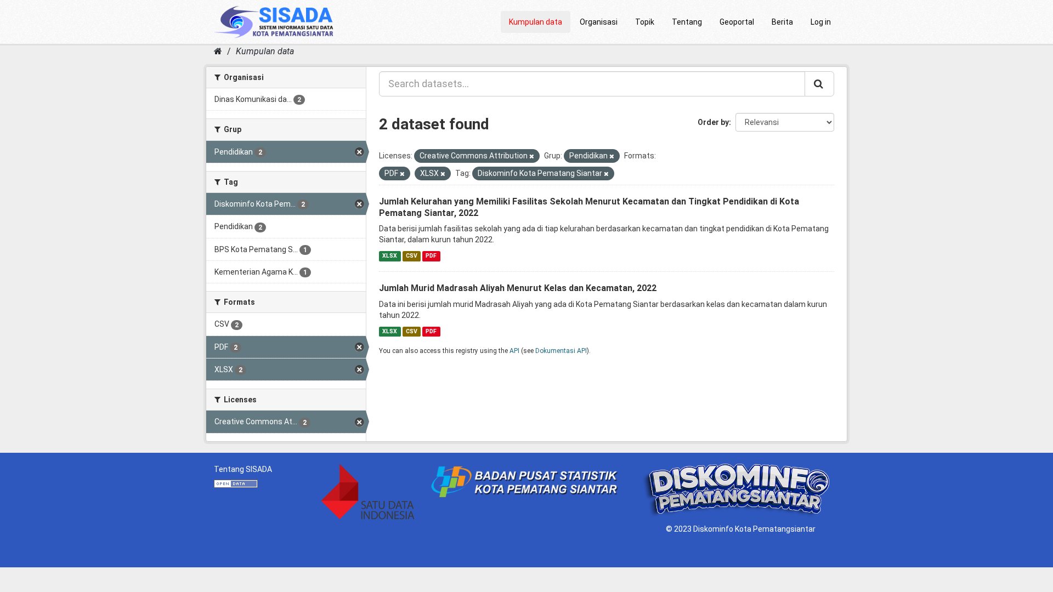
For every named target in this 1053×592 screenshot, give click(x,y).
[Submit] (819, 83)
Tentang (687, 22)
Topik (644, 22)
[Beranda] (218, 51)
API (514, 351)
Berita (782, 22)
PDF (431, 255)
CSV (411, 255)
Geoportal (737, 22)
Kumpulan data (535, 22)
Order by (713, 122)
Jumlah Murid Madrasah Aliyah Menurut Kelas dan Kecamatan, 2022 (517, 288)
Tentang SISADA (243, 469)
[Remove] (531, 156)
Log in (821, 22)
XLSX (389, 255)
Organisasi (599, 22)
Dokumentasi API (561, 351)
